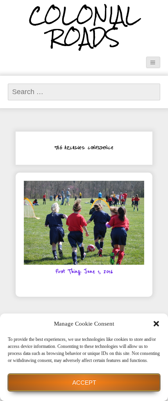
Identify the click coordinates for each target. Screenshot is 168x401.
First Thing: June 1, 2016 (84, 271)
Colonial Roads (84, 27)
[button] (156, 324)
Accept (84, 382)
